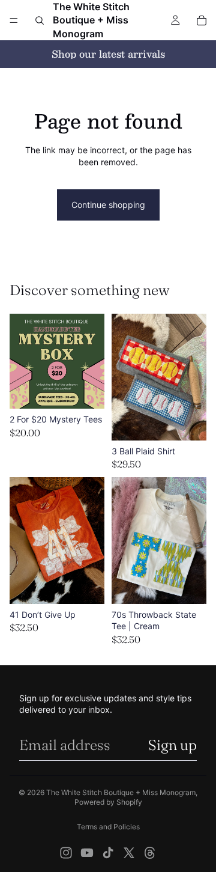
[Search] (39, 20)
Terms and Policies (108, 826)
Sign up (172, 745)
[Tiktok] (108, 853)
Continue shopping (108, 205)
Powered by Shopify (108, 801)
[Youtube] (87, 853)
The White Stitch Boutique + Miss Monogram (121, 792)
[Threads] (150, 853)
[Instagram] (66, 853)
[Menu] (14, 20)
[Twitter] (129, 853)
